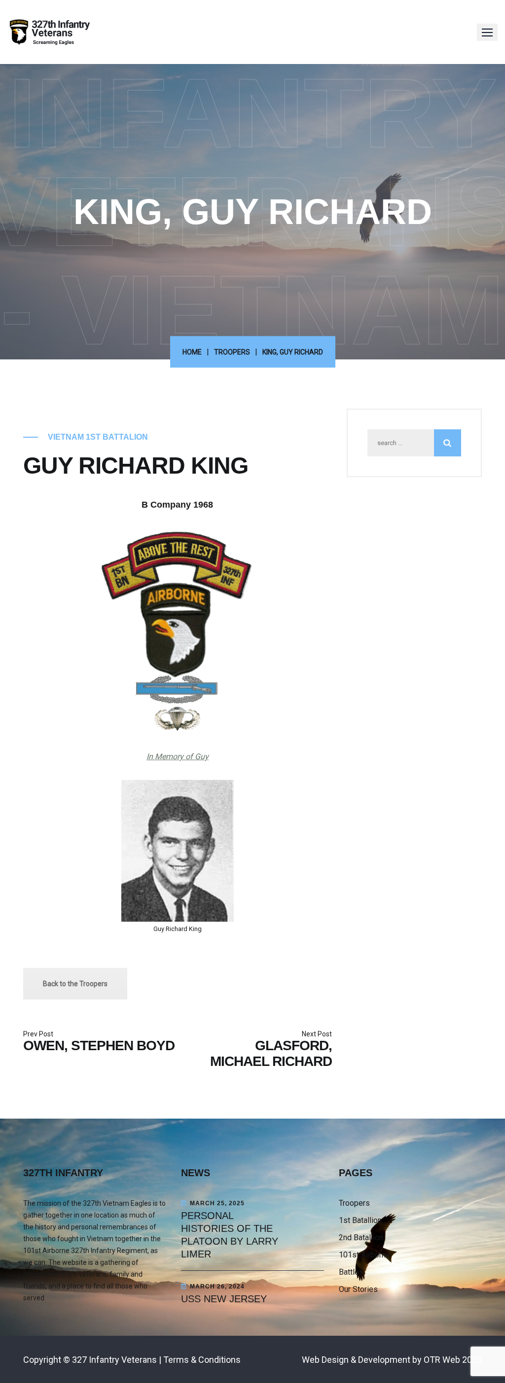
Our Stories (358, 1289)
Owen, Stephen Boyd (99, 1045)
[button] (487, 32)
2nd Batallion (361, 1237)
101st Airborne (364, 1254)
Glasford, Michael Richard (271, 1053)
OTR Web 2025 (453, 1359)
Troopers (232, 352)
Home (192, 352)
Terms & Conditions (202, 1359)
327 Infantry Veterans (114, 1359)
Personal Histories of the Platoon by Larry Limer (229, 1234)
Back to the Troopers (75, 984)
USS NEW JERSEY (224, 1298)
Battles (351, 1272)
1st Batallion (360, 1220)
